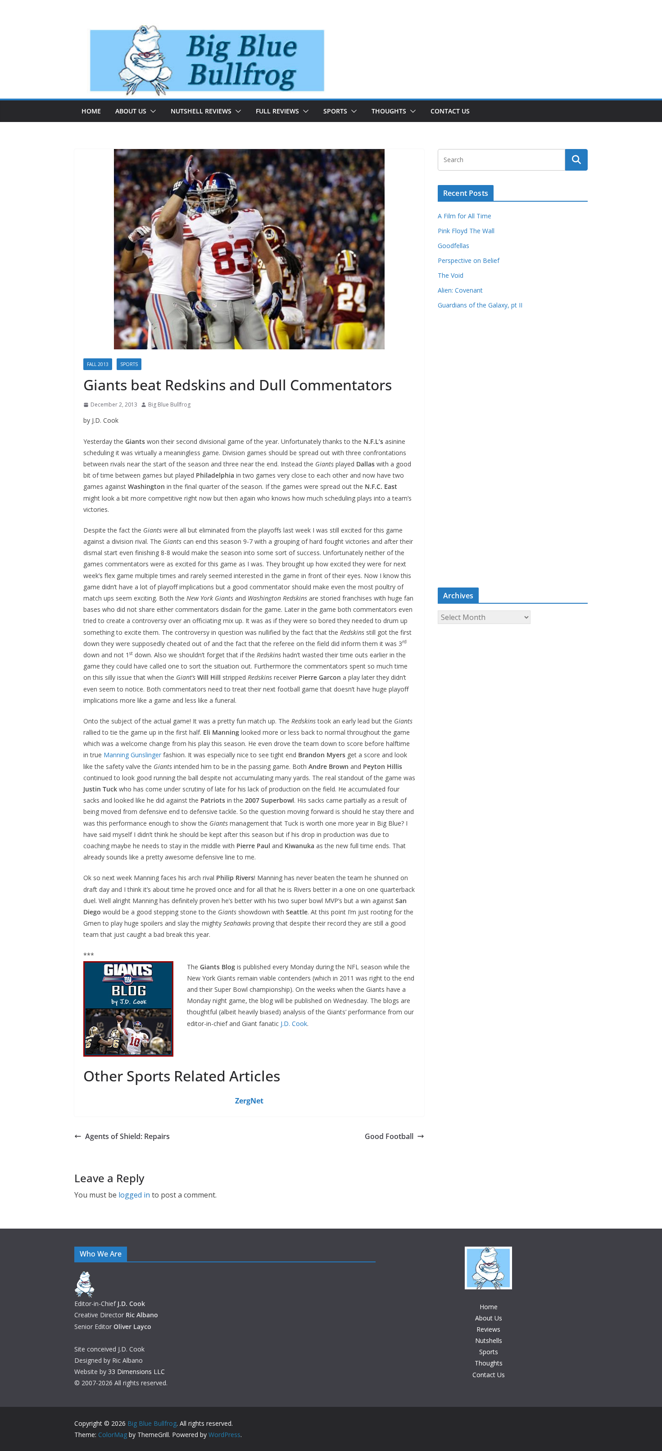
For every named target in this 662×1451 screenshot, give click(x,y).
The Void (450, 275)
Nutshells (488, 1340)
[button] (151, 111)
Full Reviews (277, 111)
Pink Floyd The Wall (466, 230)
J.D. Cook (294, 1023)
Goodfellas (453, 245)
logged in (134, 1195)
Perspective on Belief (468, 260)
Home (91, 111)
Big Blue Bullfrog (169, 404)
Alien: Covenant (460, 290)
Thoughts (389, 111)
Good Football (389, 1136)
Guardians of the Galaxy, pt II (480, 305)
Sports (335, 111)
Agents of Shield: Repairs (127, 1136)
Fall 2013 (98, 364)
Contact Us (450, 111)
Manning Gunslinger (132, 754)
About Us (130, 111)
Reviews (488, 1329)
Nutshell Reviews (201, 111)
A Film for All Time (464, 216)
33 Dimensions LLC (136, 1371)
